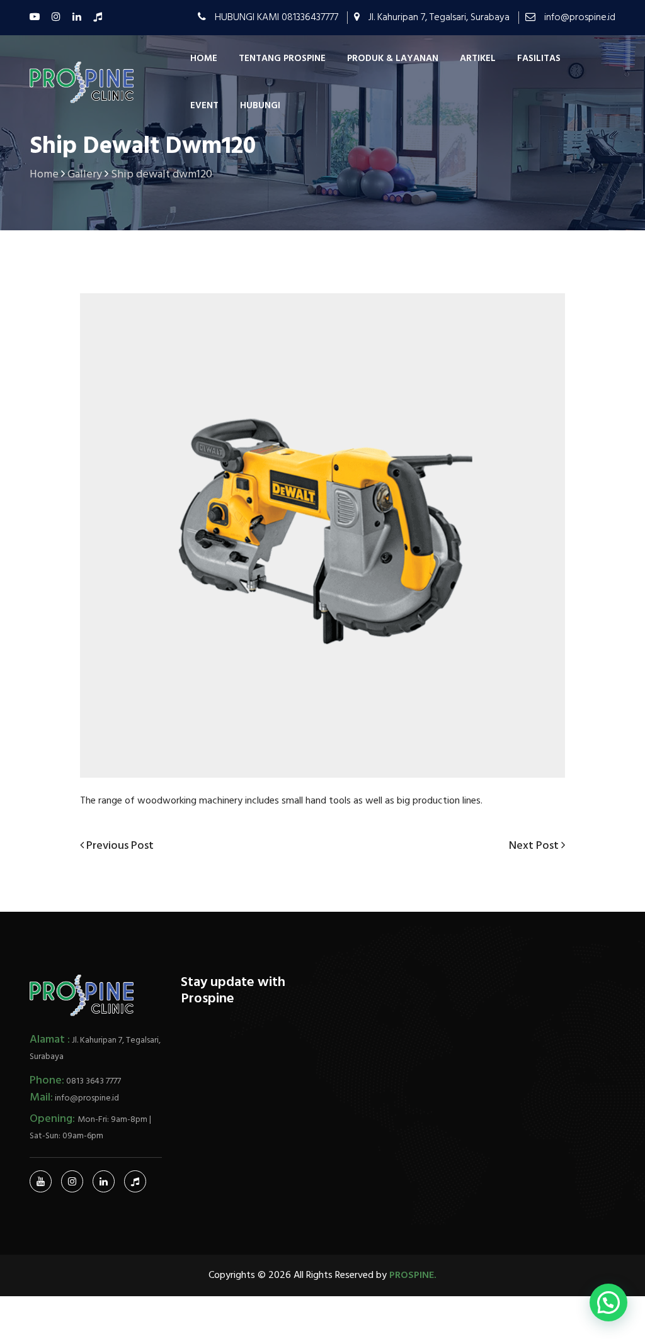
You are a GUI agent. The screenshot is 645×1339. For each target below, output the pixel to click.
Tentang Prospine (282, 58)
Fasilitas (539, 58)
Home (203, 58)
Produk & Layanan (392, 58)
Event (204, 105)
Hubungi (260, 105)
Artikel (478, 58)
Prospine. (413, 1275)
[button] (608, 1302)
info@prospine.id (579, 17)
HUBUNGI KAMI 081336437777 (276, 17)
